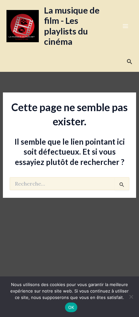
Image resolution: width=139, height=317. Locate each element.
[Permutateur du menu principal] (125, 26)
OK (71, 307)
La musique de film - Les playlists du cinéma (72, 26)
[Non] (131, 296)
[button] (130, 62)
